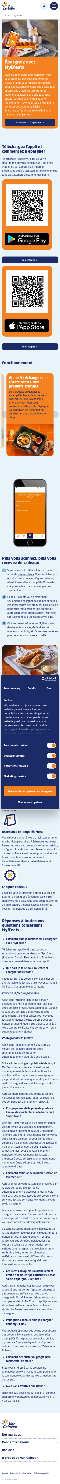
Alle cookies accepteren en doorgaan (30, 791)
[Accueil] (9, 6)
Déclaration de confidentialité (20, 1473)
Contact (5, 1473)
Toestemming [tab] (12, 688)
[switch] (51, 755)
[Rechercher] (44, 6)
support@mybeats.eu (14, 1396)
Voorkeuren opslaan (30, 802)
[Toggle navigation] (54, 6)
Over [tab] (49, 688)
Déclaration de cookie (41, 1473)
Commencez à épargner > (30, 122)
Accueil (8, 15)
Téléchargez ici (30, 259)
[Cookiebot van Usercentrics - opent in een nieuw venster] (42, 679)
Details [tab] (32, 688)
